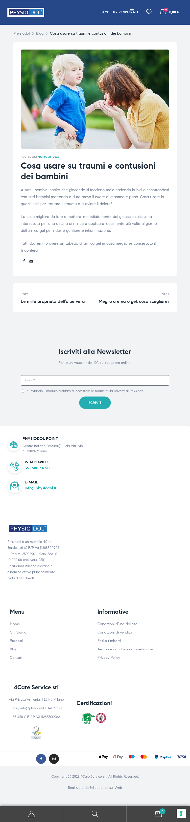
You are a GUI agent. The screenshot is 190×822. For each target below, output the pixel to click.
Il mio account (31, 814)
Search (95, 814)
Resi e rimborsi (109, 640)
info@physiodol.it (40, 488)
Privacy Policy (108, 657)
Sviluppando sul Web (106, 788)
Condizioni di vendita (114, 632)
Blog (13, 649)
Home (15, 624)
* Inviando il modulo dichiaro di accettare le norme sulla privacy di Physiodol (85, 391)
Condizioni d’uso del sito (117, 624)
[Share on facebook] (24, 261)
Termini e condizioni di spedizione (125, 649)
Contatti (16, 657)
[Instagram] (54, 759)
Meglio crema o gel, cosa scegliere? (133, 298)
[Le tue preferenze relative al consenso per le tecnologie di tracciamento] (181, 813)
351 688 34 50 (37, 468)
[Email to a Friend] (31, 261)
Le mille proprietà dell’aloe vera (57, 298)
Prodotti (16, 640)
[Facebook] (41, 759)
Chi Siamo (18, 632)
